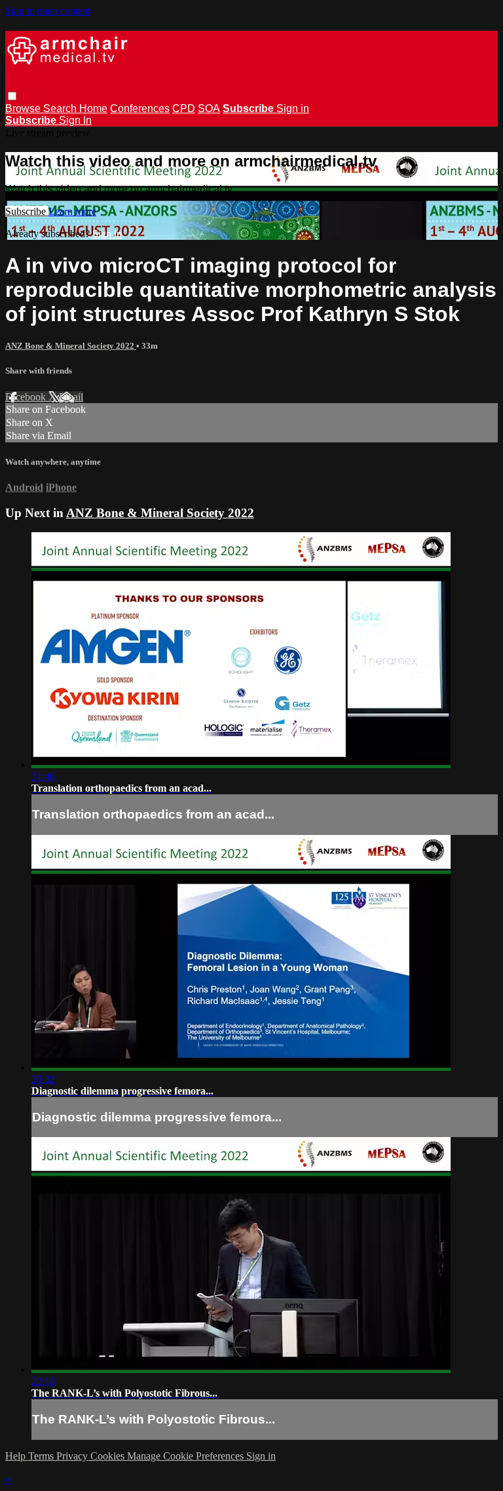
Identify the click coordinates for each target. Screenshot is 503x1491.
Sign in (292, 108)
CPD (183, 108)
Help (16, 1456)
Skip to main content (47, 10)
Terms (42, 1456)
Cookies (108, 1456)
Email (71, 396)
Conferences (140, 108)
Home (93, 108)
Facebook (26, 396)
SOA (209, 108)
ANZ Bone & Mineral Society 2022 (70, 346)
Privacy (73, 1456)
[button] (12, 96)
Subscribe (26, 211)
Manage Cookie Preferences (186, 1456)
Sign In (75, 120)
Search (61, 108)
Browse (24, 108)
